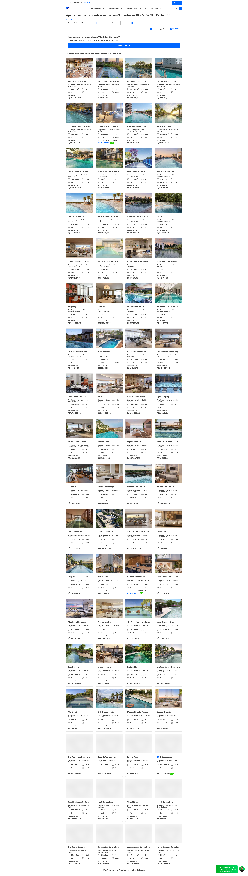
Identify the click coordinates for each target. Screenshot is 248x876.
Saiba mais (86, 3)
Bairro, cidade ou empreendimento (76, 20)
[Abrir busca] (180, 8)
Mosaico (156, 29)
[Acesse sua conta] (176, 8)
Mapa (164, 29)
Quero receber (124, 45)
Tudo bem (177, 2)
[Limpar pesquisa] (97, 23)
